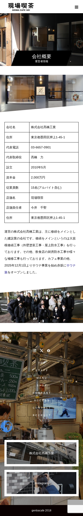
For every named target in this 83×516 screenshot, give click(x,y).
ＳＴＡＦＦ (41, 370)
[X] (41, 350)
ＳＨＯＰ (41, 385)
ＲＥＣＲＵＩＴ (41, 415)
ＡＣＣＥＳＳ (42, 400)
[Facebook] (48, 350)
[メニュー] (76, 6)
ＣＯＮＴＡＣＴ (41, 407)
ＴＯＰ (42, 363)
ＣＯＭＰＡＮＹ (41, 392)
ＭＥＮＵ (41, 377)
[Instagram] (34, 350)
